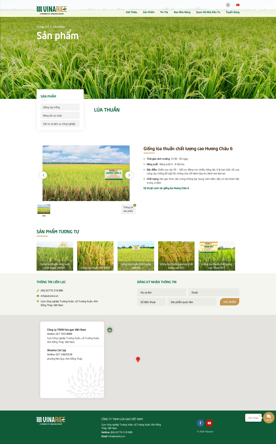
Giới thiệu (131, 12)
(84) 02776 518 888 (121, 432)
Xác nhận (229, 302)
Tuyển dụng (232, 12)
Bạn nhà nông (182, 12)
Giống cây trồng (51, 107)
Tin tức (164, 12)
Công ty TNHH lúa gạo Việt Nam (66, 329)
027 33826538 (64, 354)
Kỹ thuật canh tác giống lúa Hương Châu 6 (166, 188)
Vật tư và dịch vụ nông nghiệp (59, 123)
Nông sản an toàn (52, 115)
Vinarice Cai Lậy (56, 350)
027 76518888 (64, 333)
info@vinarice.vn (116, 436)
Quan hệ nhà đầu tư (208, 12)
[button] (43, 175)
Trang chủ (43, 26)
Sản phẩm (148, 12)
